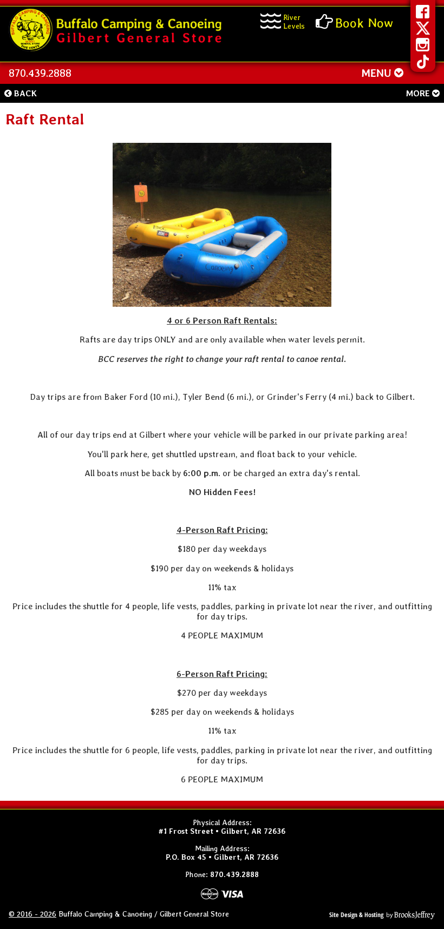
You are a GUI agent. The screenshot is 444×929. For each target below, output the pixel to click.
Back (24, 93)
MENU (377, 73)
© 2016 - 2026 (32, 914)
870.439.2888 (40, 73)
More (419, 93)
